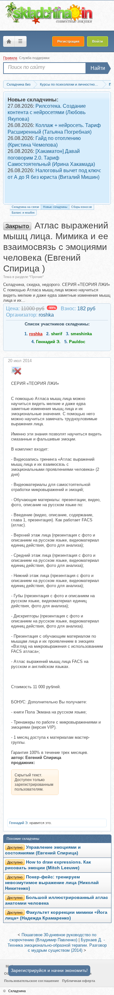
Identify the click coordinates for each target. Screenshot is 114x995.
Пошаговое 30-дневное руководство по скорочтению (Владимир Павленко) (53, 937)
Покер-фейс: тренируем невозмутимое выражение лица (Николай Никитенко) (52, 883)
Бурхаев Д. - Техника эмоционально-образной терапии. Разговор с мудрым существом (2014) (57, 945)
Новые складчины (55, 207)
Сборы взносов (81, 207)
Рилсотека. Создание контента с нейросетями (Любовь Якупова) (47, 112)
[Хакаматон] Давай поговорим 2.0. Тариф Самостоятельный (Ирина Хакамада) (51, 158)
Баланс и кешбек (23, 212)
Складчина (17, 991)
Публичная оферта (78, 981)
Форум (9, 41)
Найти (98, 68)
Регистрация (68, 41)
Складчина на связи (25, 207)
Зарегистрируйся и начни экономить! (49, 970)
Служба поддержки (34, 58)
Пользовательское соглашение (31, 981)
